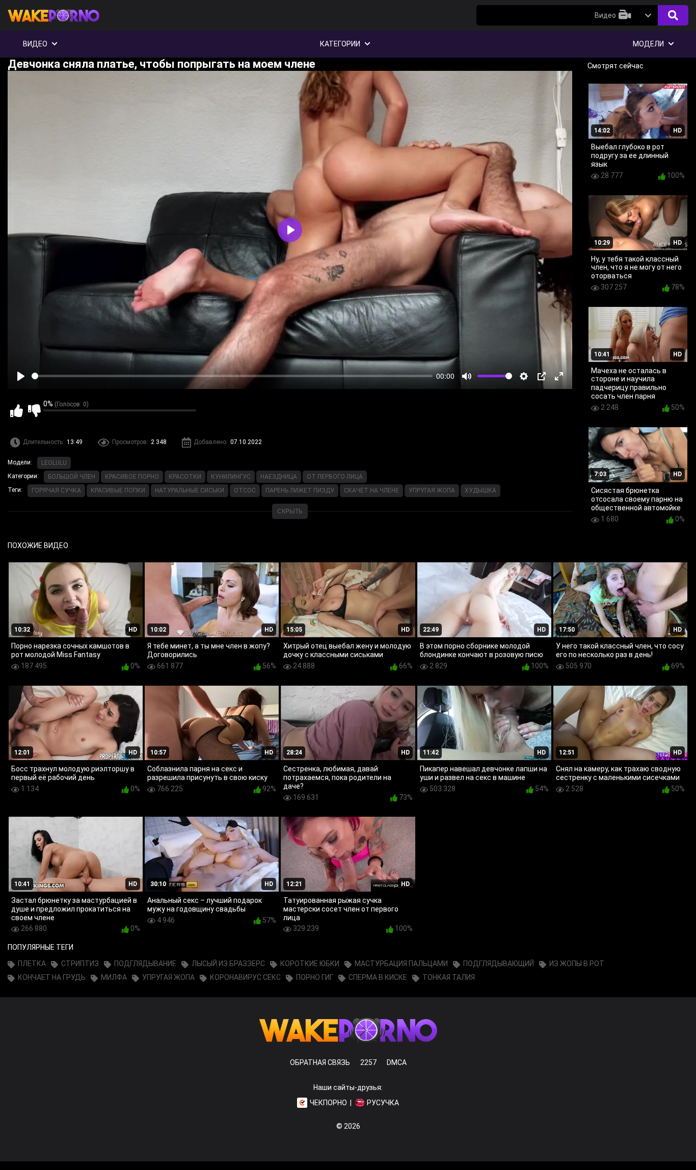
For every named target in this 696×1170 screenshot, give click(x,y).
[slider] (232, 376)
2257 (368, 1062)
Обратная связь (320, 1062)
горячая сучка (56, 490)
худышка (480, 490)
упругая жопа (432, 490)
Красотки (185, 476)
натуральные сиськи (189, 490)
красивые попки (118, 490)
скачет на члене (371, 490)
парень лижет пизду (299, 490)
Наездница (278, 476)
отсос (245, 490)
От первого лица (335, 476)
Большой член (71, 476)
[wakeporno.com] (53, 24)
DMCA (397, 1062)
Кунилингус (231, 476)
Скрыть (290, 511)
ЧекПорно (328, 1103)
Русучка (383, 1103)
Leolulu (54, 462)
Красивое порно (132, 476)
